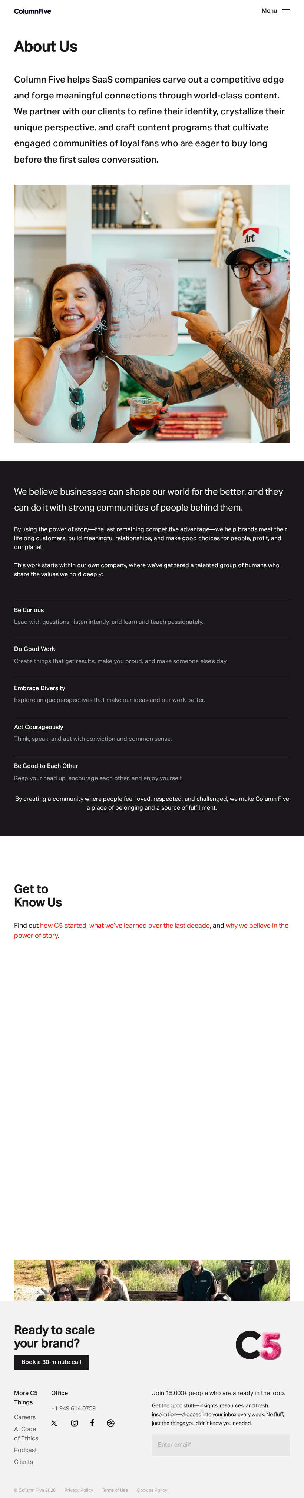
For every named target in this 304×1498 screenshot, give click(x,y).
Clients (23, 1462)
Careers (25, 1418)
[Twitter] (55, 1422)
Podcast (25, 1451)
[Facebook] (92, 1422)
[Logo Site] (32, 11)
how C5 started (63, 926)
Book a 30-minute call (51, 1362)
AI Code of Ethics (26, 1434)
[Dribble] (111, 1423)
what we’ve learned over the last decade (149, 926)
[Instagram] (74, 1423)
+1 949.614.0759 (73, 1409)
